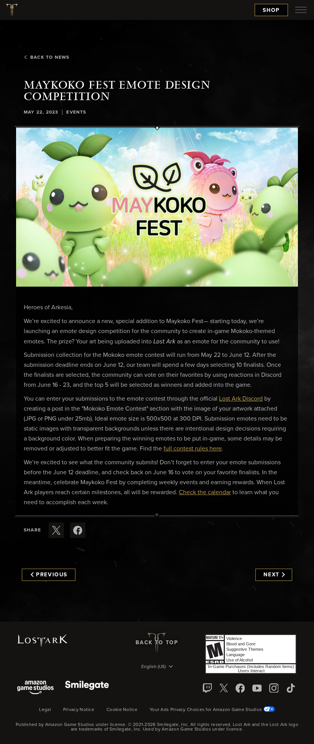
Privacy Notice (78, 710)
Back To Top (157, 642)
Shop (271, 10)
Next (271, 574)
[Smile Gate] (87, 688)
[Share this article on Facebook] (77, 530)
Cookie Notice (121, 710)
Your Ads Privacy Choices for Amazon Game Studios (206, 710)
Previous (51, 574)
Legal (45, 710)
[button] (157, 207)
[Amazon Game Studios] (35, 688)
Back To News (49, 57)
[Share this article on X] (56, 530)
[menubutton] (301, 10)
